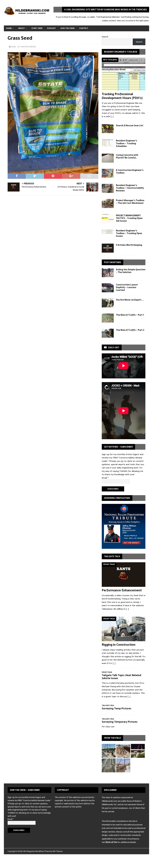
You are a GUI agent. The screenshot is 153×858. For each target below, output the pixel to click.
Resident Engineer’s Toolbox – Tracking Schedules (126, 143)
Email (105, 477)
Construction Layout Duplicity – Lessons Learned (127, 287)
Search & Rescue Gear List (129, 125)
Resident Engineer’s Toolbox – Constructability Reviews (130, 188)
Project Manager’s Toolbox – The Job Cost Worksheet (130, 202)
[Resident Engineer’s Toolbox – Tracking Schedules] (108, 143)
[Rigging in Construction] (123, 629)
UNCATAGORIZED (28, 46)
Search (105, 36)
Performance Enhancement (122, 590)
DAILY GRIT (113, 347)
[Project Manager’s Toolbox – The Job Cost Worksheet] (108, 203)
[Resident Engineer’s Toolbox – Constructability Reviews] (108, 188)
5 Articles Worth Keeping (129, 245)
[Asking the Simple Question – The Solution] (108, 272)
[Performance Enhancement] (123, 574)
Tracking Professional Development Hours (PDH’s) (122, 96)
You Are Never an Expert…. (130, 299)
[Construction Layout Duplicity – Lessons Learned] (108, 287)
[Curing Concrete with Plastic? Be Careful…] (108, 158)
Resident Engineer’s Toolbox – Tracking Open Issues (129, 233)
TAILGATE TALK (112, 556)
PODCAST (51, 28)
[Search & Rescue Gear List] (108, 128)
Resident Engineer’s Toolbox (120, 51)
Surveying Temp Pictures (116, 708)
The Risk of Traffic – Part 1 (130, 315)
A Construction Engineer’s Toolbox (129, 171)
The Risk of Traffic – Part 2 (130, 330)
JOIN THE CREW (68, 28)
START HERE (36, 28)
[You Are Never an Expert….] (108, 302)
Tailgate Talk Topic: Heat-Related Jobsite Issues (121, 676)
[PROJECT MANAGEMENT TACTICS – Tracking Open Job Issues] (108, 218)
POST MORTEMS (112, 262)
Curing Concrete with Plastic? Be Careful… (127, 156)
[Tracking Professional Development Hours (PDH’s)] (123, 74)
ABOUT (21, 28)
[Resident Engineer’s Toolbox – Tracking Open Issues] (108, 231)
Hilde (13, 46)
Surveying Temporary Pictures (119, 722)
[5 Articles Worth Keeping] (108, 248)
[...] (112, 116)
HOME (9, 28)
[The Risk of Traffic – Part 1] (108, 318)
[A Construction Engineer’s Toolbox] (108, 173)
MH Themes (57, 851)
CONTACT (83, 28)
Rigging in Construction (118, 644)
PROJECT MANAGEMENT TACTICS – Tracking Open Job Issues (129, 218)
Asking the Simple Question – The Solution (130, 271)
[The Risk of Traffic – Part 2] (108, 333)
